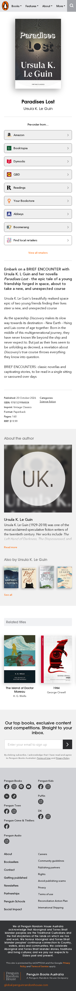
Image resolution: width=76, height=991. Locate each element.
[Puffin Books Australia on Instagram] (40, 801)
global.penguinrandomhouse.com (26, 985)
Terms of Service (40, 966)
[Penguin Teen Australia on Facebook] (6, 811)
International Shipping (50, 907)
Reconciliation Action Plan (53, 901)
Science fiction (48, 401)
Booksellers (11, 861)
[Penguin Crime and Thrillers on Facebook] (6, 826)
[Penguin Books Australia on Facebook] (6, 786)
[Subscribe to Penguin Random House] (67, 744)
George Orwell (56, 692)
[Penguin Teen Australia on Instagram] (14, 811)
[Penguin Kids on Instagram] (48, 786)
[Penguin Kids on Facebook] (40, 786)
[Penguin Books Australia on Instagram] (14, 786)
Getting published (15, 877)
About (8, 854)
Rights (41, 874)
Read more (10, 547)
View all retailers (38, 252)
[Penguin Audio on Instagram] (6, 841)
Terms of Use (44, 758)
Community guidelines (51, 860)
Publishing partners (49, 867)
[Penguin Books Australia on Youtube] (28, 786)
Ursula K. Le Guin (38, 108)
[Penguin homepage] (5, 5)
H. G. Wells (19, 696)
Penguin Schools (14, 901)
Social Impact (13, 909)
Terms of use (45, 894)
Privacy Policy (62, 758)
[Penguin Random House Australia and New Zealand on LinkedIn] (6, 796)
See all (8, 595)
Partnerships (11, 893)
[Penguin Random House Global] (15, 975)
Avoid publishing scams (52, 881)
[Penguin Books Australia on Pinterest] (21, 786)
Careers (42, 854)
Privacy (42, 887)
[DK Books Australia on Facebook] (40, 816)
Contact (9, 869)
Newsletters (11, 885)
